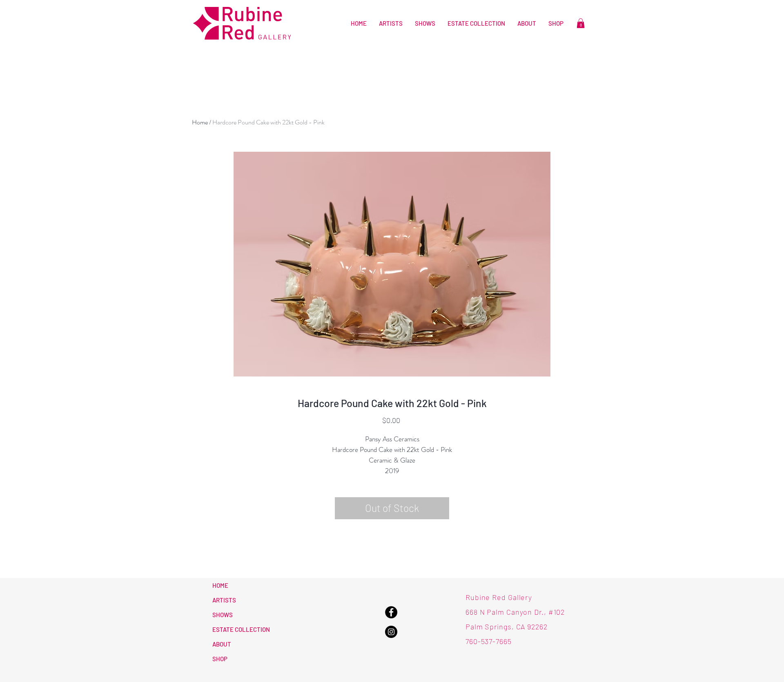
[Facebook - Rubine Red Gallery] (391, 612)
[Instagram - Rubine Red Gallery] (391, 632)
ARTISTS (224, 600)
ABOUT (221, 644)
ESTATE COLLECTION (241, 629)
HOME (220, 585)
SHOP (219, 658)
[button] (581, 23)
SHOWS (222, 614)
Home (200, 122)
